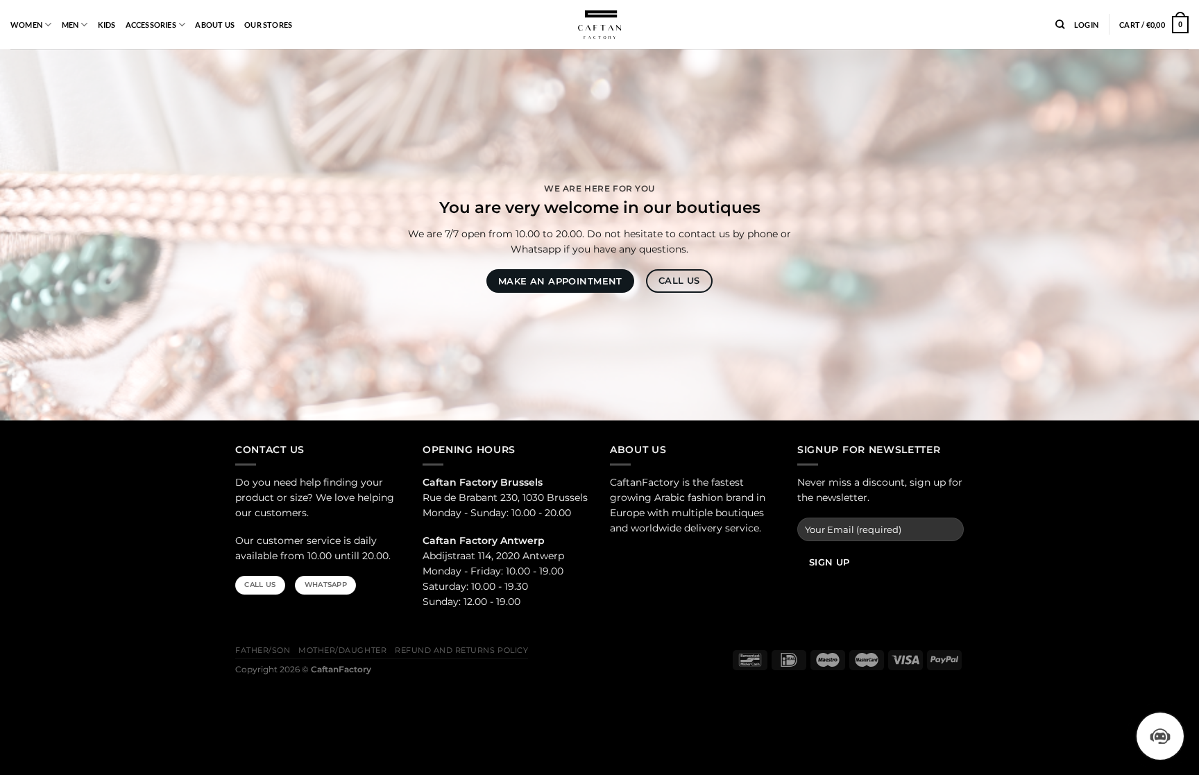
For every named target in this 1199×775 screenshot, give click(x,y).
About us (215, 24)
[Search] (1059, 24)
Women (26, 24)
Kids (107, 24)
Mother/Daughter (342, 650)
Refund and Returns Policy (461, 650)
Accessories (151, 24)
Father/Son (262, 650)
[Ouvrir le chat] (1160, 736)
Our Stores (268, 24)
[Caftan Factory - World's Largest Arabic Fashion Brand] (599, 24)
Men (70, 24)
